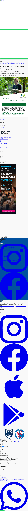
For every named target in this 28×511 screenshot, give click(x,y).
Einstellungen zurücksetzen (4, 455)
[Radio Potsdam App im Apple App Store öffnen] (14, 400)
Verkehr (15, 63)
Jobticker (19, 62)
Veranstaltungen (14, 62)
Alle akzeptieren (9, 460)
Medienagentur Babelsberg (17, 441)
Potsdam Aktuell (8, 62)
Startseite (2, 62)
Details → (1, 240)
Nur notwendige (1, 460)
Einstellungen (5, 460)
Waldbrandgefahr (7, 63)
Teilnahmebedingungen (13, 306)
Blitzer (19, 63)
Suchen (7, 58)
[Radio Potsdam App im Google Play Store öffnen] (14, 428)
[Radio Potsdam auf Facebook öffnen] (14, 371)
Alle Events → (2, 254)
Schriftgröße (1, 445)
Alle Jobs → (1, 246)
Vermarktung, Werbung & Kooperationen (5, 306)
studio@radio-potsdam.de (10, 310)
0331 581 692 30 (3, 310)
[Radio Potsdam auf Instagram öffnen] (14, 271)
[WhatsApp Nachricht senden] (14, 29)
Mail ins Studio (18, 306)
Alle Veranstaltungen (3, 148)
